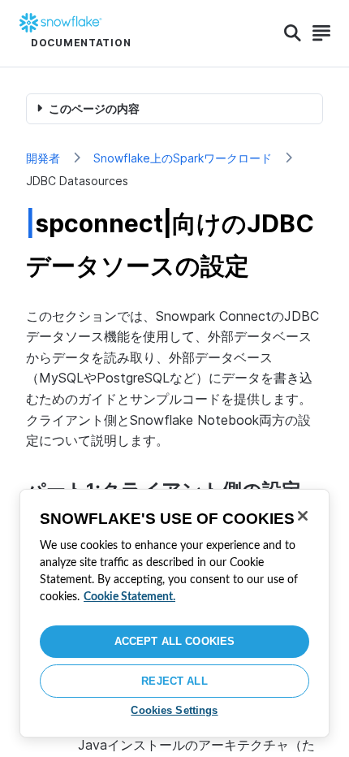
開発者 (43, 158)
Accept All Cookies (174, 641)
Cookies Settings (174, 710)
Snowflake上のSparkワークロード (182, 158)
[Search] (292, 33)
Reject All (174, 681)
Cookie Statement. (129, 597)
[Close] (303, 516)
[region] (174, 613)
